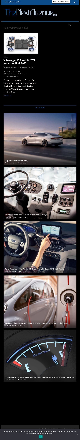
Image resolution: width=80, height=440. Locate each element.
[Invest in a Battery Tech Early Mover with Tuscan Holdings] (40, 193)
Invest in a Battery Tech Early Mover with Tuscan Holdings (26, 215)
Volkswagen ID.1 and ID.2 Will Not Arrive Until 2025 (19, 62)
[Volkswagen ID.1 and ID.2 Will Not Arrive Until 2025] (21, 43)
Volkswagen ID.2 (13, 76)
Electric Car (10, 71)
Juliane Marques (11, 67)
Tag (74, 428)
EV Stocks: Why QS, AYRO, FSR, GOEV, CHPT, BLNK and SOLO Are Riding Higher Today (36, 323)
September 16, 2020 (27, 67)
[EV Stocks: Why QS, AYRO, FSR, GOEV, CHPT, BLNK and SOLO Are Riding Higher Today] (40, 301)
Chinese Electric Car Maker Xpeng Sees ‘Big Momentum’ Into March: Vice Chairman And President (39, 377)
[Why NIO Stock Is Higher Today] (40, 139)
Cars (6, 56)
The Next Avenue (11, 163)
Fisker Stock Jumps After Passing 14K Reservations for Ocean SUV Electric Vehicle (34, 269)
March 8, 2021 (22, 379)
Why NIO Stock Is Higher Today (16, 160)
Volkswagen (13, 74)
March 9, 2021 (22, 163)
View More (9, 95)
